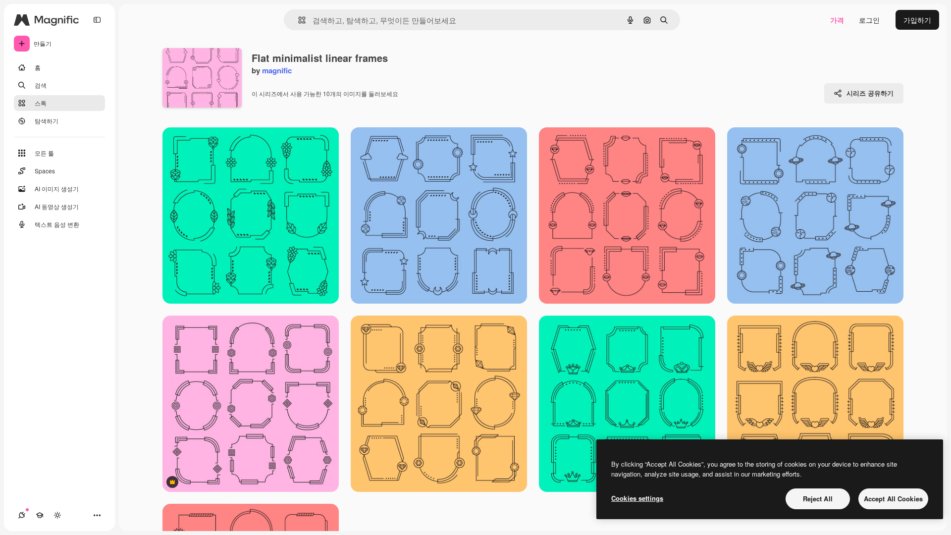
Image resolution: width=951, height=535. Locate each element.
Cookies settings (637, 498)
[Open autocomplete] (298, 20)
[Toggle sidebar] (97, 20)
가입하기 (917, 20)
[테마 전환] (57, 515)
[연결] (22, 515)
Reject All (818, 498)
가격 (837, 20)
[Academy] (40, 515)
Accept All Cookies (893, 498)
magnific (277, 70)
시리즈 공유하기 (870, 93)
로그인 (869, 20)
